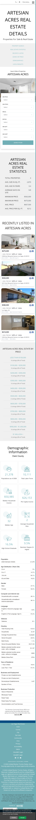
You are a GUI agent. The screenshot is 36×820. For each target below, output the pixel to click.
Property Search (18, 46)
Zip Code (18, 735)
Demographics (18, 60)
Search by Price (18, 57)
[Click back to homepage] (3, 2)
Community (18, 738)
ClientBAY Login (18, 752)
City (18, 732)
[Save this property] (32, 237)
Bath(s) (5, 119)
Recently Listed (18, 53)
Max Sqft (5, 134)
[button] (33, 2)
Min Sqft (5, 126)
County (18, 729)
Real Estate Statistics (18, 49)
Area (18, 741)
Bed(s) (4, 111)
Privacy (18, 744)
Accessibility (18, 746)
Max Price (5, 104)
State (18, 727)
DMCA (18, 749)
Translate (30, 809)
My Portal (26, 2)
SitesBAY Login (18, 755)
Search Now (18, 143)
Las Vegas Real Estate (18, 724)
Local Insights (18, 64)
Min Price (5, 97)
